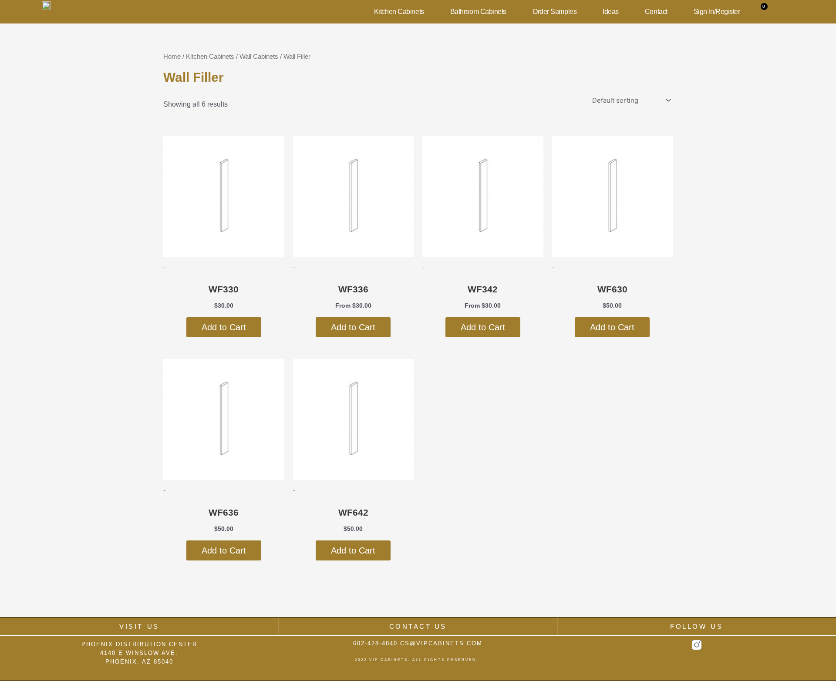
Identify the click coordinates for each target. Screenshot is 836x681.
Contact (656, 11)
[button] (784, 12)
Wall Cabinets (258, 56)
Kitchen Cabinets (399, 11)
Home (172, 56)
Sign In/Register (717, 11)
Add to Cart (224, 327)
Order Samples (554, 11)
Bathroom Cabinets (478, 11)
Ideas (611, 11)
